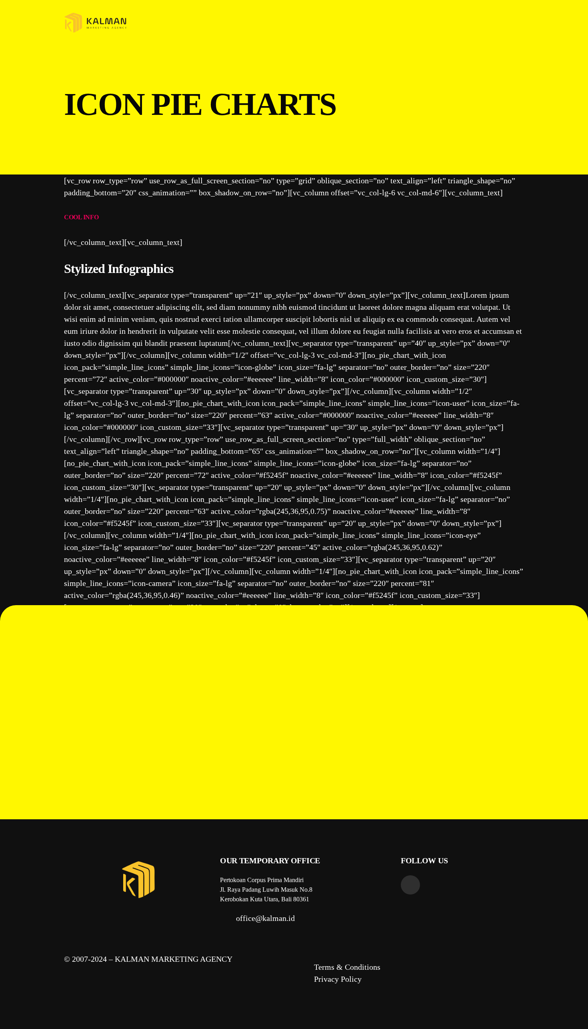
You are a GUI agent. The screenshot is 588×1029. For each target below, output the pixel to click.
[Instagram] (410, 885)
